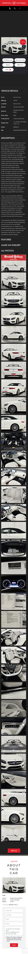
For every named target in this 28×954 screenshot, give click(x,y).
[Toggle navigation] (19, 8)
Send (7, 69)
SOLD (5, 33)
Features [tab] (6, 239)
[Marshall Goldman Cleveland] (14, 3)
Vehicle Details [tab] (9, 90)
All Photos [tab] (7, 250)
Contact (14, 83)
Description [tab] (8, 138)
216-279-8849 (14, 78)
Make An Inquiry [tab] (11, 245)
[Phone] (10, 8)
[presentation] (4, 46)
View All (14, 851)
